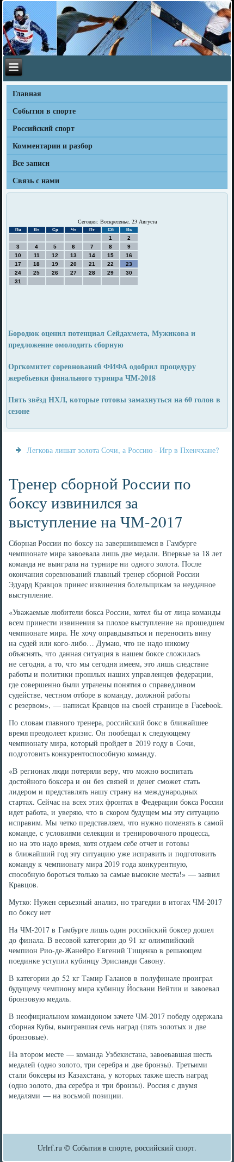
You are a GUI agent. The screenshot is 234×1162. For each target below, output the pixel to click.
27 (73, 273)
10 (18, 255)
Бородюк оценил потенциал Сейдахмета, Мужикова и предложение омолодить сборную (101, 338)
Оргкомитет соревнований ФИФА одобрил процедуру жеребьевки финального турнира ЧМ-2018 (102, 372)
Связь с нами (36, 180)
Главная (27, 93)
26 (55, 273)
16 (129, 255)
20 (73, 264)
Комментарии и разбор (53, 145)
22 (110, 264)
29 (110, 273)
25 (36, 273)
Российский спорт (44, 128)
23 (129, 264)
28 (92, 273)
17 (18, 264)
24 (18, 273)
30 (129, 273)
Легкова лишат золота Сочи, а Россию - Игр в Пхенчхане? (123, 450)
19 (55, 264)
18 (36, 264)
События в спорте (44, 110)
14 (92, 255)
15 (110, 255)
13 (73, 255)
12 (55, 255)
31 (18, 281)
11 (37, 255)
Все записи (31, 163)
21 (92, 264)
